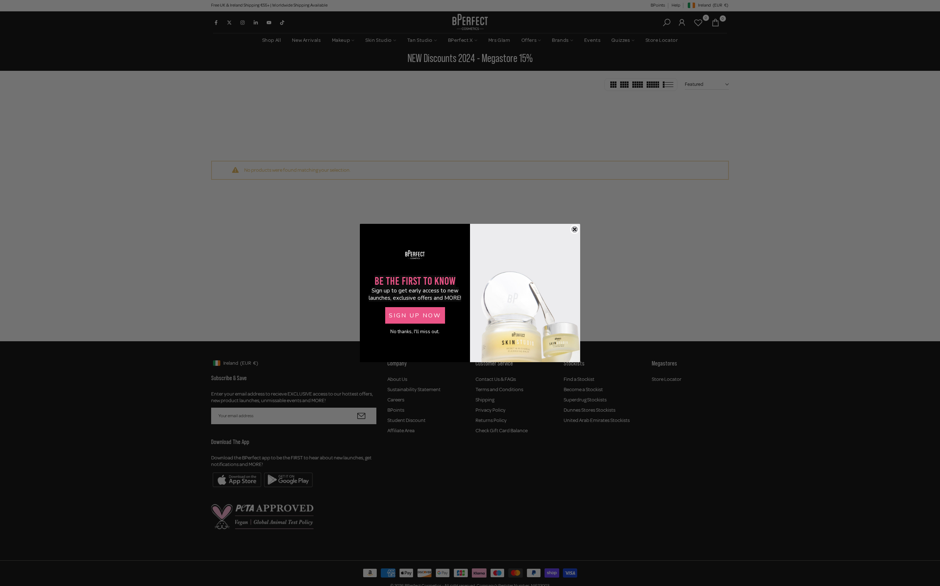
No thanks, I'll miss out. (415, 331)
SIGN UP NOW (415, 316)
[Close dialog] (574, 229)
